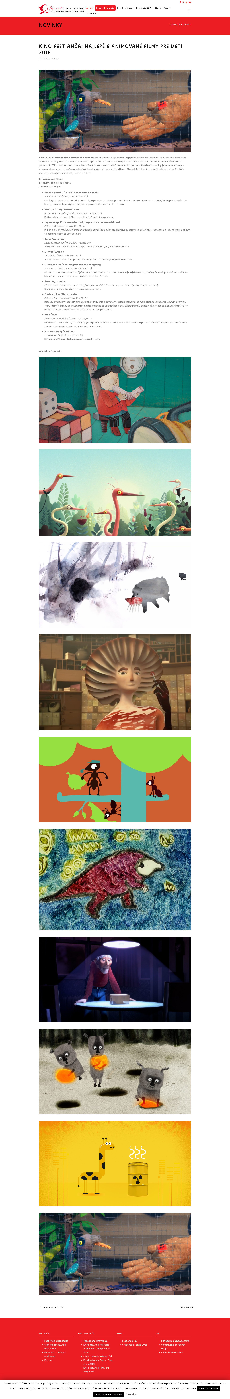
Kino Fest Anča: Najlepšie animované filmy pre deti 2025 (96, 1348)
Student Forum (162, 8)
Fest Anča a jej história (56, 1340)
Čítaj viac (131, 1394)
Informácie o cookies (172, 1352)
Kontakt (48, 1360)
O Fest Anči (91, 13)
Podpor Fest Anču (105, 8)
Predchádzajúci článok (52, 1308)
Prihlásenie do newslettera (175, 1340)
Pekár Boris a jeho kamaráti (97, 1356)
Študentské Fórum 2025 (134, 1344)
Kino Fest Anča (124, 8)
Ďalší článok (187, 1308)
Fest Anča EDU (143, 8)
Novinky (90, 8)
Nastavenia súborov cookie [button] (109, 1394)
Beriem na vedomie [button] (208, 1388)
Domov (174, 25)
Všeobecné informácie (95, 1340)
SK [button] (189, 9)
